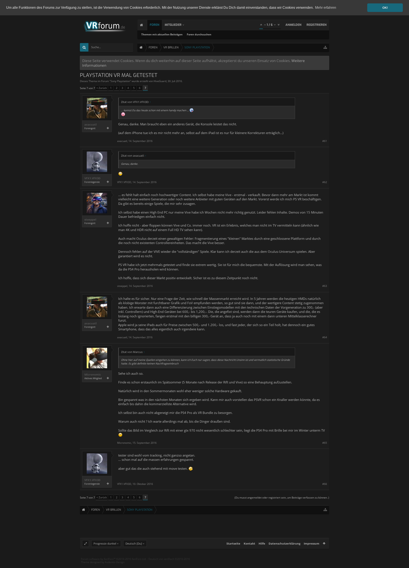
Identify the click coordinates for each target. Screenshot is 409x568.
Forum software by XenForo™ (113, 559)
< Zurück (101, 88)
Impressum (311, 543)
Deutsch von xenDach (169, 559)
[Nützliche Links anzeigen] (325, 47)
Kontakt (249, 543)
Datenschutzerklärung (284, 543)
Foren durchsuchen (199, 34)
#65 (324, 442)
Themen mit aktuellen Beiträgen (162, 34)
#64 (324, 337)
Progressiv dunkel (105, 543)
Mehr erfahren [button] (325, 7)
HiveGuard (160, 81)
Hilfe (262, 543)
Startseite (233, 543)
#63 (324, 286)
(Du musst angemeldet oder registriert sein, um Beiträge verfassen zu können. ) (282, 497)
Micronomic (92, 374)
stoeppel (90, 219)
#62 (324, 182)
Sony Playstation (120, 81)
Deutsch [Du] (133, 543)
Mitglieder (173, 25)
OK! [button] (385, 7)
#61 (324, 141)
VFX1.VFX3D (92, 178)
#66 (324, 484)
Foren (154, 25)
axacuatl (90, 124)
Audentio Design (114, 562)
